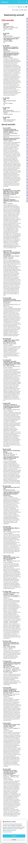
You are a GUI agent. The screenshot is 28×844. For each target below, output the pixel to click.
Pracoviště (21, 9)
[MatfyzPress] (24, 7)
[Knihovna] (19, 7)
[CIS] (11, 7)
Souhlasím (14, 836)
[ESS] (14, 7)
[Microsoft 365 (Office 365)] (16, 7)
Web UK (25, 9)
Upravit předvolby (7, 831)
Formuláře (16, 9)
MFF (13, 9)
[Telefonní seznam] (21, 7)
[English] (26, 7)
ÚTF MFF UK (4, 2)
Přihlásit (19, 2)
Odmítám (14, 839)
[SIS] (9, 7)
